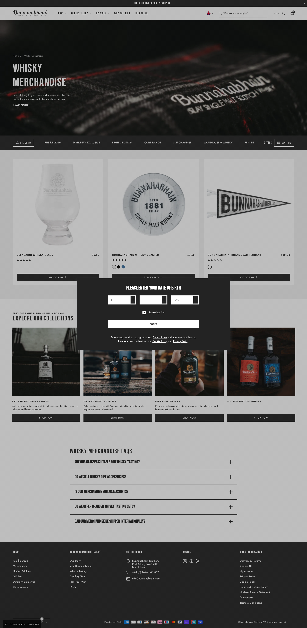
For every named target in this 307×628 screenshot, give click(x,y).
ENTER (153, 324)
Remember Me (156, 312)
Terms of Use (160, 337)
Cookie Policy (159, 341)
